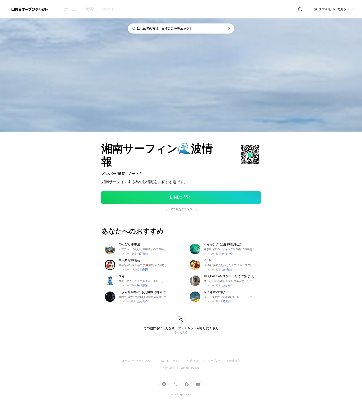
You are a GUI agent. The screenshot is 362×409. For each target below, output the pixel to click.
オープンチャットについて (141, 360)
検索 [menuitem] (89, 9)
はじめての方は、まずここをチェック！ (165, 28)
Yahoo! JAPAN (190, 367)
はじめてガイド (174, 360)
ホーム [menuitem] (70, 9)
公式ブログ (197, 360)
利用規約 (172, 367)
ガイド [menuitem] (109, 9)
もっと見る (181, 332)
